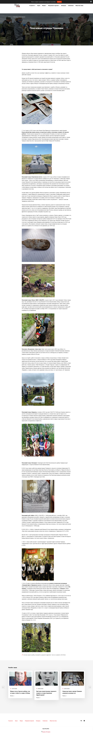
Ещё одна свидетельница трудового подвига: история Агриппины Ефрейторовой (46, 693)
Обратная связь (79, 5)
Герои (38, 5)
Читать (11, 695)
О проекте (32, 5)
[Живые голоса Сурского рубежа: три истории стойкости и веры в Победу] (20, 679)
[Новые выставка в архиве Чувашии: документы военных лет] (73, 679)
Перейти (59, 1)
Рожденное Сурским (53, 5)
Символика (71, 5)
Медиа (43, 5)
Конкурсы (63, 5)
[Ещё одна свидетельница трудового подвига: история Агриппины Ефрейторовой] (46, 679)
